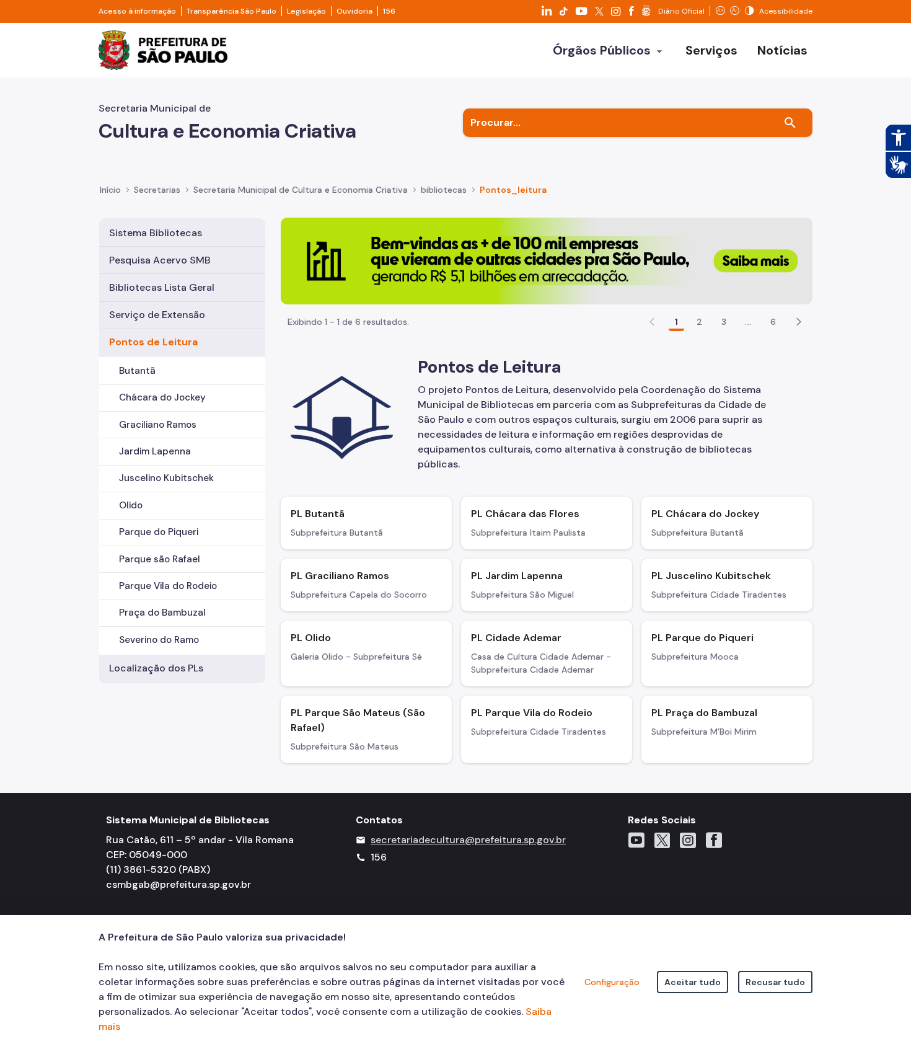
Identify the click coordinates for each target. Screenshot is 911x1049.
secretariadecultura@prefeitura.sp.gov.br (468, 839)
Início (110, 189)
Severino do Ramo (159, 640)
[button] (799, 322)
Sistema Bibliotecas (155, 232)
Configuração (612, 982)
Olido (131, 505)
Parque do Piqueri (158, 532)
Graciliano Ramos (157, 424)
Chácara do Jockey (162, 397)
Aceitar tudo (692, 982)
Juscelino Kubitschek (166, 478)
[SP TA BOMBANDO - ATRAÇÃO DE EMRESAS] (546, 260)
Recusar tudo (775, 982)
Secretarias (157, 189)
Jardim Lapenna (155, 451)
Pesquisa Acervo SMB (160, 260)
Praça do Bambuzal (162, 612)
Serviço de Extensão (157, 314)
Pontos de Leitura (153, 341)
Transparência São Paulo (231, 11)
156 (389, 11)
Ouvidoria (354, 11)
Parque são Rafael (159, 559)
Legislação (306, 11)
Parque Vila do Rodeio (168, 586)
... (748, 321)
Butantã (137, 371)
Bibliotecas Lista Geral (161, 287)
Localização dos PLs (156, 668)
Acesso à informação (137, 11)
